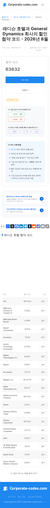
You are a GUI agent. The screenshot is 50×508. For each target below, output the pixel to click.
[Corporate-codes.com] (21, 5)
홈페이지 (5, 17)
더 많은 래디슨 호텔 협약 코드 (24, 473)
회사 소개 (12, 497)
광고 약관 (21, 497)
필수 (37, 131)
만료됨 (17, 119)
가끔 (26, 131)
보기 (43, 301)
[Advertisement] (25, 264)
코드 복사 (25, 80)
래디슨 (13, 149)
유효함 (17, 114)
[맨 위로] (44, 502)
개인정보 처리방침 (35, 497)
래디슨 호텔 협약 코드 (22, 17)
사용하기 (25, 90)
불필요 (14, 131)
